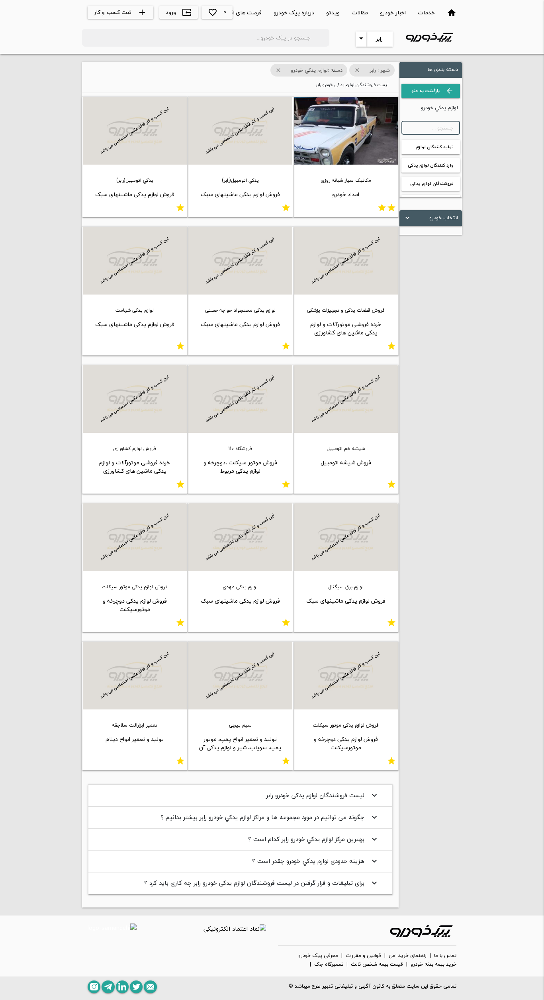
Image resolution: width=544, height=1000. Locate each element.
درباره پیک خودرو (294, 13)
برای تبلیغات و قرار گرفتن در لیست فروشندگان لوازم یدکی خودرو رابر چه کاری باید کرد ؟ (261, 883)
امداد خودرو (345, 194)
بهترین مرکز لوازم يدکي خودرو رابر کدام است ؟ (313, 839)
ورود (179, 12)
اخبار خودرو (393, 13)
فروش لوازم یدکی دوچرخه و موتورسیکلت (135, 605)
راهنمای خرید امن (408, 956)
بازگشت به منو (432, 91)
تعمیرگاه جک (328, 965)
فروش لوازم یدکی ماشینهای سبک (240, 194)
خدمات (426, 13)
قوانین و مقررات (363, 956)
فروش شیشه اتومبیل (346, 463)
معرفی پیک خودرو (318, 956)
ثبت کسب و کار (120, 12)
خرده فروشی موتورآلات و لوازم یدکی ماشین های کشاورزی (345, 328)
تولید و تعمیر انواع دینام (135, 739)
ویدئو (333, 13)
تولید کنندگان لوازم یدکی (435, 148)
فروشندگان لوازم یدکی (432, 183)
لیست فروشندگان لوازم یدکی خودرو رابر (322, 795)
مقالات (360, 13)
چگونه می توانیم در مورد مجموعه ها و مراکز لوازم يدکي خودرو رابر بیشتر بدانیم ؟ (269, 817)
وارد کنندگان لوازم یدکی (431, 165)
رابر (379, 39)
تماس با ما (445, 956)
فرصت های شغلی (241, 13)
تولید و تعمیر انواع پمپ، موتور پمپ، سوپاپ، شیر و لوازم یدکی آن (240, 743)
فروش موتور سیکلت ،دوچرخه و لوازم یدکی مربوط (240, 467)
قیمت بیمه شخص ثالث (377, 965)
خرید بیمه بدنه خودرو (433, 965)
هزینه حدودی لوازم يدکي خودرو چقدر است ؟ (315, 861)
